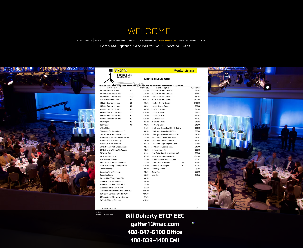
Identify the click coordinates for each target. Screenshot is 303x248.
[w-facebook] (193, 223)
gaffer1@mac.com (155, 223)
